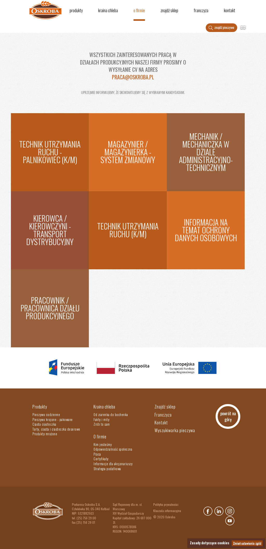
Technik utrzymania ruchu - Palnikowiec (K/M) (50, 151)
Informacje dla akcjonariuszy (113, 463)
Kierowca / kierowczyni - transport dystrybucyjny (50, 229)
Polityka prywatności (165, 504)
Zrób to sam (102, 424)
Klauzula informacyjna (167, 510)
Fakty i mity (101, 419)
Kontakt (229, 10)
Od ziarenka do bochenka (111, 414)
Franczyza (201, 10)
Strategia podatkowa (107, 468)
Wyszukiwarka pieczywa (175, 430)
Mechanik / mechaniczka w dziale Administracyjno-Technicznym (206, 151)
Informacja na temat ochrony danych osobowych (206, 230)
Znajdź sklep (169, 10)
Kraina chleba (108, 10)
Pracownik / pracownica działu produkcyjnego (50, 308)
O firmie (139, 10)
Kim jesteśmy (103, 444)
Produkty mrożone (44, 433)
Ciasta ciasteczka (44, 424)
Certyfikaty (101, 458)
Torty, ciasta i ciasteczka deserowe (56, 429)
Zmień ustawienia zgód (247, 543)
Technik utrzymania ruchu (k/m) (127, 230)
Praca (97, 454)
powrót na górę (228, 416)
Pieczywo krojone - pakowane (52, 419)
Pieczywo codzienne (46, 414)
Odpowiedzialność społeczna (113, 449)
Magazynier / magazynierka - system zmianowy (128, 151)
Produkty (76, 10)
